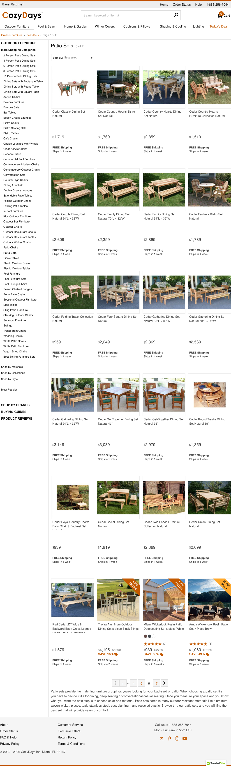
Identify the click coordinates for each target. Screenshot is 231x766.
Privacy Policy (10, 743)
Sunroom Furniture (14, 320)
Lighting (198, 26)
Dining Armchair (13, 185)
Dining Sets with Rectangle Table (23, 81)
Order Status (182, 4)
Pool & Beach (46, 26)
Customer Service (70, 724)
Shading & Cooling (173, 26)
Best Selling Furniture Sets (19, 357)
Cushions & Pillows (136, 26)
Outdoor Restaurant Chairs (19, 232)
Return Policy (67, 737)
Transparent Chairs (14, 331)
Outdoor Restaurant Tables (19, 237)
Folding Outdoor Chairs (17, 201)
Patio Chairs (10, 247)
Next (164, 683)
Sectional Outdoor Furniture (20, 299)
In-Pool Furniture (13, 211)
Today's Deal (219, 26)
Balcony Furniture (13, 102)
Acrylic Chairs (11, 97)
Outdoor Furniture (17, 26)
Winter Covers (105, 26)
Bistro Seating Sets (14, 128)
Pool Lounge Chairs (15, 284)
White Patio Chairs (14, 341)
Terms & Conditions (71, 743)
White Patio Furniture (16, 346)
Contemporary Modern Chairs (21, 164)
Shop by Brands (15, 405)
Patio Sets (32, 35)
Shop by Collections (13, 373)
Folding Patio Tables (15, 206)
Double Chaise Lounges (17, 190)
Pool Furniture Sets (14, 279)
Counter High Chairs (15, 180)
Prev (115, 683)
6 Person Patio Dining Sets (19, 66)
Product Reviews (16, 418)
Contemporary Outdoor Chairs (21, 169)
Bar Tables (9, 112)
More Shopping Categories (18, 50)
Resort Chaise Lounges (17, 289)
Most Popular (9, 389)
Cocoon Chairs (12, 154)
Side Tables (10, 305)
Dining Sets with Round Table (21, 86)
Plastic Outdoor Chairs (16, 263)
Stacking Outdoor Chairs (18, 315)
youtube (184, 738)
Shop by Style (9, 379)
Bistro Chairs (11, 123)
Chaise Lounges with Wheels (20, 144)
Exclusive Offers (69, 731)
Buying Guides (13, 412)
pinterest (169, 738)
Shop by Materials (12, 367)
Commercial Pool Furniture (19, 159)
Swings (7, 325)
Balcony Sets (11, 107)
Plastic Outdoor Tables (16, 268)
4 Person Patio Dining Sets (19, 60)
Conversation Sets (14, 175)
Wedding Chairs (13, 336)
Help (198, 4)
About (4, 724)
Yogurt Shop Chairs (15, 351)
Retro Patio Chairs (14, 294)
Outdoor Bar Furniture (16, 221)
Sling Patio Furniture (15, 310)
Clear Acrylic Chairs (15, 149)
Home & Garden (75, 26)
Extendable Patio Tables (17, 195)
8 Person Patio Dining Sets (19, 71)
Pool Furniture (11, 273)
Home (164, 4)
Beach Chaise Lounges (17, 118)
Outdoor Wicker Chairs (17, 242)
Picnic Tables (11, 258)
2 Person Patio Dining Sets (19, 55)
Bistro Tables (11, 133)
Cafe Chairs (10, 138)
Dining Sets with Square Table (21, 92)
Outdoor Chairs (12, 227)
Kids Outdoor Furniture (17, 216)
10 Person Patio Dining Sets (20, 76)
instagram (177, 738)
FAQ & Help (8, 737)
